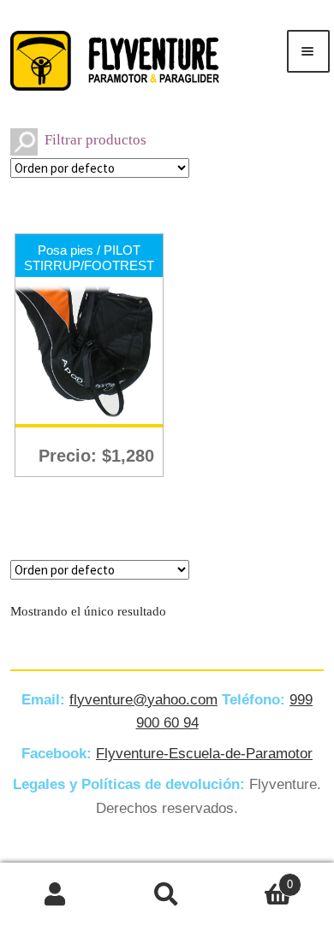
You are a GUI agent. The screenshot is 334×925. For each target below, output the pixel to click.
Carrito (258, 879)
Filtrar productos (95, 140)
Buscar (167, 894)
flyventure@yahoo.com (143, 700)
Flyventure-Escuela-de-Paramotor (204, 753)
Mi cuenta (55, 894)
